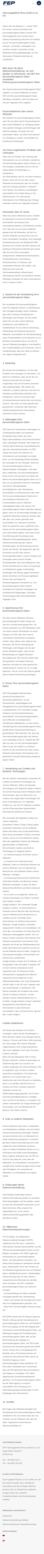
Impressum (7, 1516)
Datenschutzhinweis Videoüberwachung (19, 1524)
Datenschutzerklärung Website (16, 1520)
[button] (39, 3)
